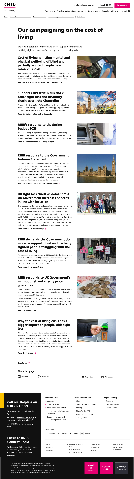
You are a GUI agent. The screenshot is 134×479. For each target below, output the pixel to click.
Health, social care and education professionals (56, 418)
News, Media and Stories (56, 408)
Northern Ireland (113, 404)
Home (5, 17)
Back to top (22, 363)
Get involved (93, 11)
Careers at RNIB (52, 404)
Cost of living (81, 17)
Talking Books (82, 417)
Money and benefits (39, 17)
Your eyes (49, 11)
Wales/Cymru (111, 408)
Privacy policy (95, 444)
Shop (78, 401)
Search (124, 11)
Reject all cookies (106, 468)
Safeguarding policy (75, 449)
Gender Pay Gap (118, 444)
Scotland (109, 401)
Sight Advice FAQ (83, 411)
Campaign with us (109, 11)
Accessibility (95, 447)
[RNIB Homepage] (9, 8)
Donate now (121, 5)
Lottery (79, 408)
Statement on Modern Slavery (75, 445)
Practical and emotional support (71, 11)
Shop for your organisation (87, 404)
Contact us (49, 447)
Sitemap (93, 450)
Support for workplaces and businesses (57, 412)
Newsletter (49, 450)
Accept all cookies (91, 468)
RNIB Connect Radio (84, 414)
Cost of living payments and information (61, 17)
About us (50, 401)
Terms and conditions (75, 453)
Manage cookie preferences (118, 448)
